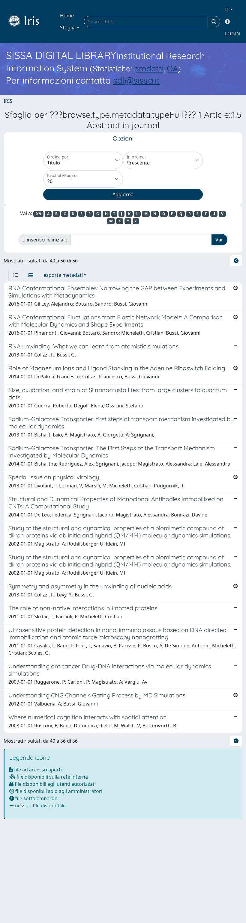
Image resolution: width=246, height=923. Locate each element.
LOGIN (232, 33)
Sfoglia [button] (68, 27)
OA (172, 68)
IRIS (8, 101)
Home (67, 15)
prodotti (148, 68)
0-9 (38, 213)
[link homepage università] (28, 21)
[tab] (15, 275)
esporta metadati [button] (63, 275)
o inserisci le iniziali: (44, 239)
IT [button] (227, 9)
